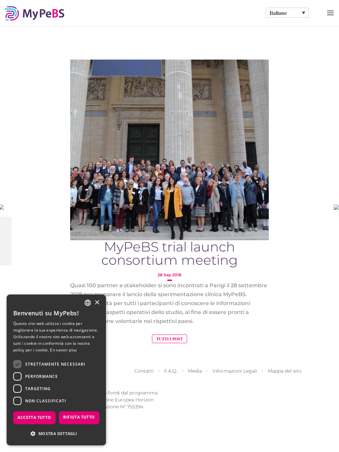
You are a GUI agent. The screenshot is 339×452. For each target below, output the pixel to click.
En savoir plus (63, 350)
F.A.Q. (170, 371)
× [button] (96, 302)
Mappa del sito (285, 371)
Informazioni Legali (235, 371)
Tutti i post (169, 339)
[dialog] (56, 369)
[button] (56, 434)
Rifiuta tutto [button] (79, 417)
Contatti (144, 371)
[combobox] (87, 302)
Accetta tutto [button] (34, 417)
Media (195, 371)
